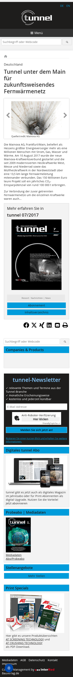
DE (62, 6)
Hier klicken (40, 419)
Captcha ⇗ (51, 423)
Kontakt (53, 660)
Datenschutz (37, 660)
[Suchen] (67, 42)
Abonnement (36, 305)
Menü (38, 33)
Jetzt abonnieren (16, 503)
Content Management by (18, 669)
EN (68, 6)
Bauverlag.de (10, 673)
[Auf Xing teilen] (42, 327)
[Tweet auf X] (34, 327)
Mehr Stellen (36, 576)
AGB (23, 660)
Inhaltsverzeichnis (36, 312)
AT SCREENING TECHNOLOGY (25, 639)
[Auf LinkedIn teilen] (50, 327)
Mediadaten (14, 555)
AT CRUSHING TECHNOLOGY (24, 643)
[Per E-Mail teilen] (57, 325)
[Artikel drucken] (65, 325)
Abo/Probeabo (15, 558)
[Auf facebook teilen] (26, 327)
